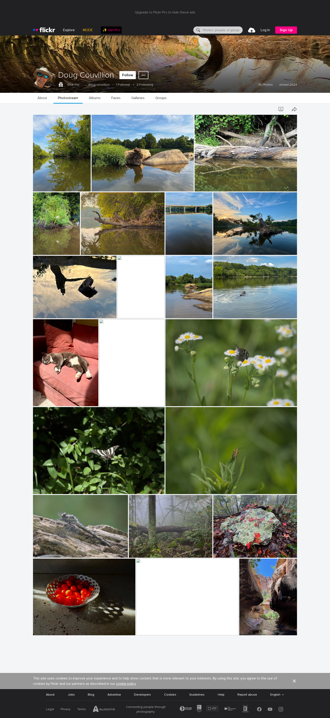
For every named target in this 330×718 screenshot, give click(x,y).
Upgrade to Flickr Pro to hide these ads (165, 12)
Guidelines (197, 694)
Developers (142, 694)
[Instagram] (281, 709)
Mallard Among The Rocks (181, 311)
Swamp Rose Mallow (49, 248)
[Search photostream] (268, 109)
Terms (81, 709)
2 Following (145, 85)
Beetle (172, 487)
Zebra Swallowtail (48, 487)
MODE (88, 30)
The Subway (250, 628)
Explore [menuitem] (69, 30)
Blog (91, 694)
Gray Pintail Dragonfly (51, 551)
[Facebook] (259, 709)
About (50, 694)
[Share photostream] (294, 109)
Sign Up (286, 30)
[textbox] (222, 30)
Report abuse (247, 694)
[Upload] (251, 30)
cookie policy (126, 683)
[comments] (87, 188)
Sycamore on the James (52, 184)
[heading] (44, 30)
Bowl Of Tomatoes (48, 628)
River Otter (223, 311)
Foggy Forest (140, 551)
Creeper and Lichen (229, 551)
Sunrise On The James (154, 628)
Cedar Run (108, 399)
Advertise (114, 694)
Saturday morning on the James (106, 248)
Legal (50, 709)
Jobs (71, 694)
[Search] (197, 30)
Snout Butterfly (178, 399)
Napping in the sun (48, 399)
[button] (79, 188)
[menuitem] (111, 30)
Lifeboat (125, 311)
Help (221, 694)
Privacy (65, 709)
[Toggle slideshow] (281, 109)
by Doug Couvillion (45, 188)
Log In (265, 30)
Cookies (170, 694)
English (275, 694)
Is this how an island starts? (113, 184)
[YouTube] (270, 709)
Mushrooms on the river (213, 184)
